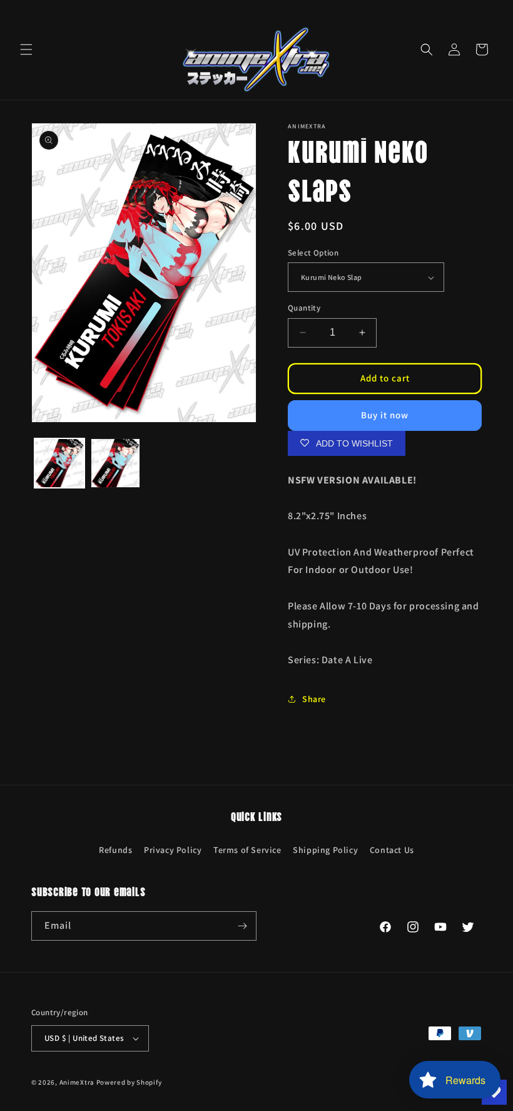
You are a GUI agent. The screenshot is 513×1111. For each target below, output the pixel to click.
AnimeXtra (76, 1082)
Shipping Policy (325, 849)
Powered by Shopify (129, 1082)
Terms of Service (247, 849)
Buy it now (385, 415)
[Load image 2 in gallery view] (116, 463)
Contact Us (392, 849)
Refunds (115, 849)
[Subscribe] (242, 926)
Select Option (313, 252)
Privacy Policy (172, 849)
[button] (26, 49)
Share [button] (314, 699)
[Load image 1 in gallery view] (59, 463)
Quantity (304, 307)
